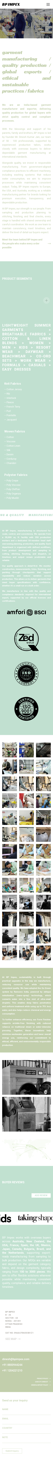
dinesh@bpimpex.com (15, 1359)
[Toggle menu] (48, 4)
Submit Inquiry (12, 1451)
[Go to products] (46, 300)
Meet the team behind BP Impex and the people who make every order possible (22, 243)
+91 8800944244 (12, 1364)
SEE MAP (11, 1339)
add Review (41, 1195)
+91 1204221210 (12, 1370)
